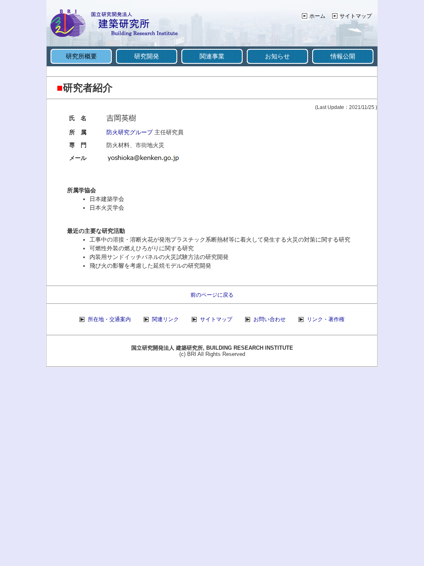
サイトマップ (356, 16)
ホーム (317, 16)
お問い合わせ (269, 319)
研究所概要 (81, 56)
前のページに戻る (212, 295)
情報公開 (342, 56)
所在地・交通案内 (109, 319)
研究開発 (146, 56)
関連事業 (212, 56)
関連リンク (165, 319)
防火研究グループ (129, 132)
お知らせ (277, 56)
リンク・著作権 (325, 319)
